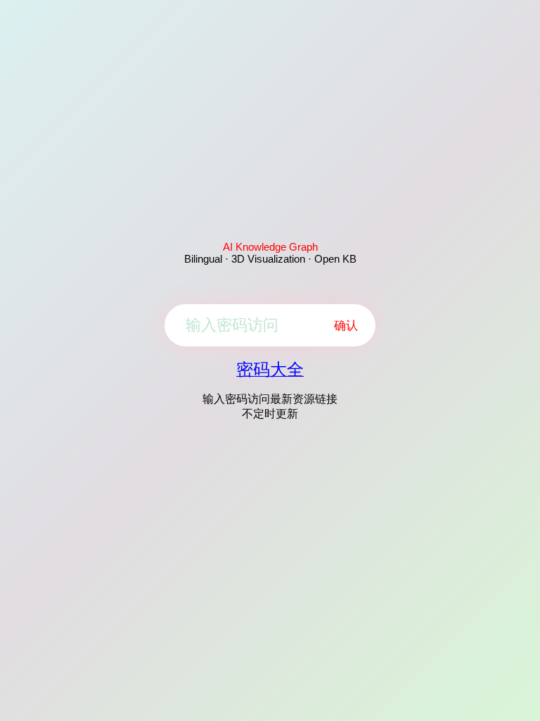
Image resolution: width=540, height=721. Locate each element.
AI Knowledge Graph (270, 247)
